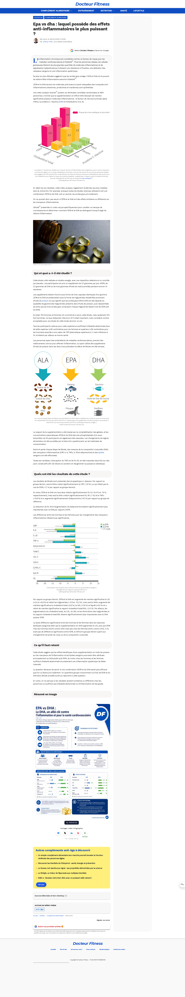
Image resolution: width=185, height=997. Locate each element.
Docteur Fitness (92, 4)
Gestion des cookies (119, 949)
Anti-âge (40, 909)
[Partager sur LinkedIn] (71, 833)
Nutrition (106, 10)
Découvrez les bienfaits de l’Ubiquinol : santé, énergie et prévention (66, 863)
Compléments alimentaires (56, 17)
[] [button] (66, 896)
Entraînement (86, 10)
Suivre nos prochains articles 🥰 (50, 926)
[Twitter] (85, 954)
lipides (101, 452)
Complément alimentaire (55, 10)
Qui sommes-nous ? (76, 949)
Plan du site (63, 949)
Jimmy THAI (48, 42)
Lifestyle (139, 10)
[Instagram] (91, 954)
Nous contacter (90, 949)
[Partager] (182, 884)
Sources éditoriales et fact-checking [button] (49, 896)
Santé (123, 10)
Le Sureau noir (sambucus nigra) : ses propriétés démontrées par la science (70, 868)
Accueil (35, 915)
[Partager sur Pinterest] (78, 833)
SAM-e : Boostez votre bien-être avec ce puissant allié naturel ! (65, 878)
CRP (61, 102)
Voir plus (41, 884)
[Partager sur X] (65, 833)
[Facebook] (79, 954)
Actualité (53, 949)
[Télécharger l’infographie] (84, 833)
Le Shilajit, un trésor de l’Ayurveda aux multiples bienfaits (62, 873)
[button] (72, 62)
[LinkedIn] (97, 954)
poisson (45, 301)
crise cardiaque (86, 178)
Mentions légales (104, 949)
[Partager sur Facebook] (58, 833)
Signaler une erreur (103, 920)
